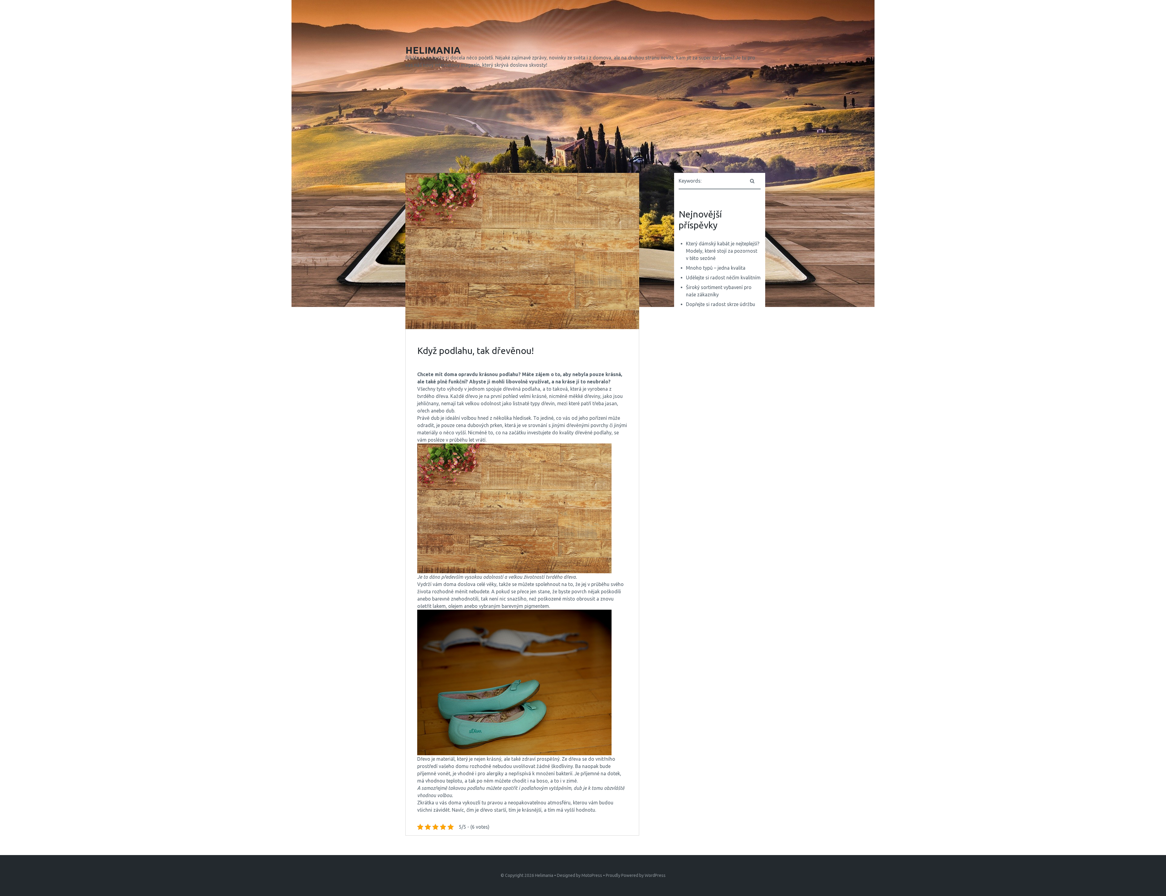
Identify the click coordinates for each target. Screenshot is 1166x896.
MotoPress (591, 875)
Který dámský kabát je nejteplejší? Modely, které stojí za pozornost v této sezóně (722, 251)
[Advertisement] (583, 121)
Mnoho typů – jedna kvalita (715, 268)
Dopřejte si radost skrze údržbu (720, 304)
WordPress (655, 875)
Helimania (544, 875)
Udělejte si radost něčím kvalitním (723, 277)
